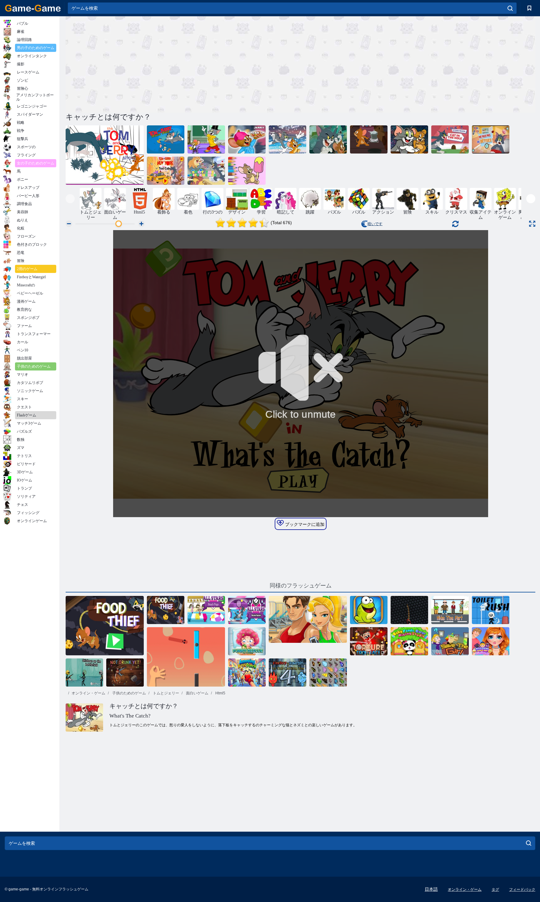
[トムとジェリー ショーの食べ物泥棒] (165, 610)
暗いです (375, 224)
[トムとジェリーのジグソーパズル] (409, 139)
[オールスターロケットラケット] (247, 610)
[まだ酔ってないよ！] (125, 672)
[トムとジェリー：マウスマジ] (165, 139)
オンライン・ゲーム (88, 693)
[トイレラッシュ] (490, 610)
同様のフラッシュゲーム (301, 585)
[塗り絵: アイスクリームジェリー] (247, 171)
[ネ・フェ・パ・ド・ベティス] (490, 139)
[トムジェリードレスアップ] (206, 139)
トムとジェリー (165, 693)
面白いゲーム (196, 693)
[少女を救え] (450, 641)
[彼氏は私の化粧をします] (490, 641)
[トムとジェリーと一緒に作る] (105, 155)
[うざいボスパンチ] (247, 672)
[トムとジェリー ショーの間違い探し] (206, 171)
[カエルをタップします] (369, 610)
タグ (495, 889)
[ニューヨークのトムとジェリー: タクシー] (165, 171)
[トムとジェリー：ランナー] (287, 139)
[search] (510, 8)
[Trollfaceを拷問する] (369, 641)
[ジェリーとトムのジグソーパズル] (328, 139)
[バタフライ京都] (328, 672)
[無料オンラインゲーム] (33, 8)
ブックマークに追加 (304, 524)
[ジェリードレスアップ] (247, 139)
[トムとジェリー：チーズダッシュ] (369, 139)
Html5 (219, 693)
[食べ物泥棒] (105, 625)
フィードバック (522, 889)
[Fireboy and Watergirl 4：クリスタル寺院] (287, 672)
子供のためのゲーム (128, 693)
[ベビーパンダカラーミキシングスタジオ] (409, 641)
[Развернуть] (532, 224)
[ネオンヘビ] (409, 610)
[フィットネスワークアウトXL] (308, 625)
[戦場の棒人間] (84, 672)
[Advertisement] (183, 63)
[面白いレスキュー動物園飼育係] (247, 641)
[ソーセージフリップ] (186, 657)
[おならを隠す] (450, 610)
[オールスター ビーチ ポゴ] (206, 610)
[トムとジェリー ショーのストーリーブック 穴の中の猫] (450, 139)
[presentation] (70, 198)
